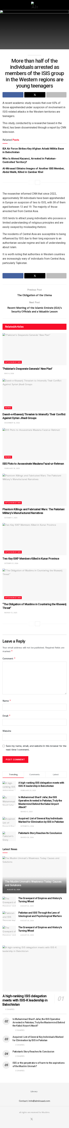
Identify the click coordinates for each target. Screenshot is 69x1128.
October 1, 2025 (10, 518)
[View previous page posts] (31, 182)
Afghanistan (13, 362)
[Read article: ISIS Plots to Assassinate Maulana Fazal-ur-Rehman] (34, 444)
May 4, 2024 (9, 373)
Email (7, 715)
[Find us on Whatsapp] (36, 1119)
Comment (9, 658)
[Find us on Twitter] (31, 1119)
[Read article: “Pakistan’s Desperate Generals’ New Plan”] (34, 349)
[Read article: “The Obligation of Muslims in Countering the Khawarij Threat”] (34, 585)
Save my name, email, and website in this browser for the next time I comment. (36, 747)
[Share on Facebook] (13, 94)
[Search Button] (65, 5)
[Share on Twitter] (34, 94)
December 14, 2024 (12, 423)
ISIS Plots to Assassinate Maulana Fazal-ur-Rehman (33, 463)
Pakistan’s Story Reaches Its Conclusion (40, 833)
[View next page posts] (37, 182)
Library (34, 1091)
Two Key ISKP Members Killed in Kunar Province (31, 558)
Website (7, 730)
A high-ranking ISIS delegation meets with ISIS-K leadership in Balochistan (25, 1000)
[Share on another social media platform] (56, 94)
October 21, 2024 (11, 563)
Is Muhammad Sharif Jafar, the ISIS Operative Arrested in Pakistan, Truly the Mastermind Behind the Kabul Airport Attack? (39, 1022)
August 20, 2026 (27, 920)
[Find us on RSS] (40, 1119)
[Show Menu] (4, 5)
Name (7, 700)
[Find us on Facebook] (27, 1119)
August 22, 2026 (13, 889)
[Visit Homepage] (34, 5)
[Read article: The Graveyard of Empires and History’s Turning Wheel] (9, 901)
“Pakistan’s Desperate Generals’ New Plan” (27, 368)
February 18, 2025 (12, 468)
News (8, 408)
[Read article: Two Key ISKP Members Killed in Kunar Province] (34, 539)
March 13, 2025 (10, 613)
